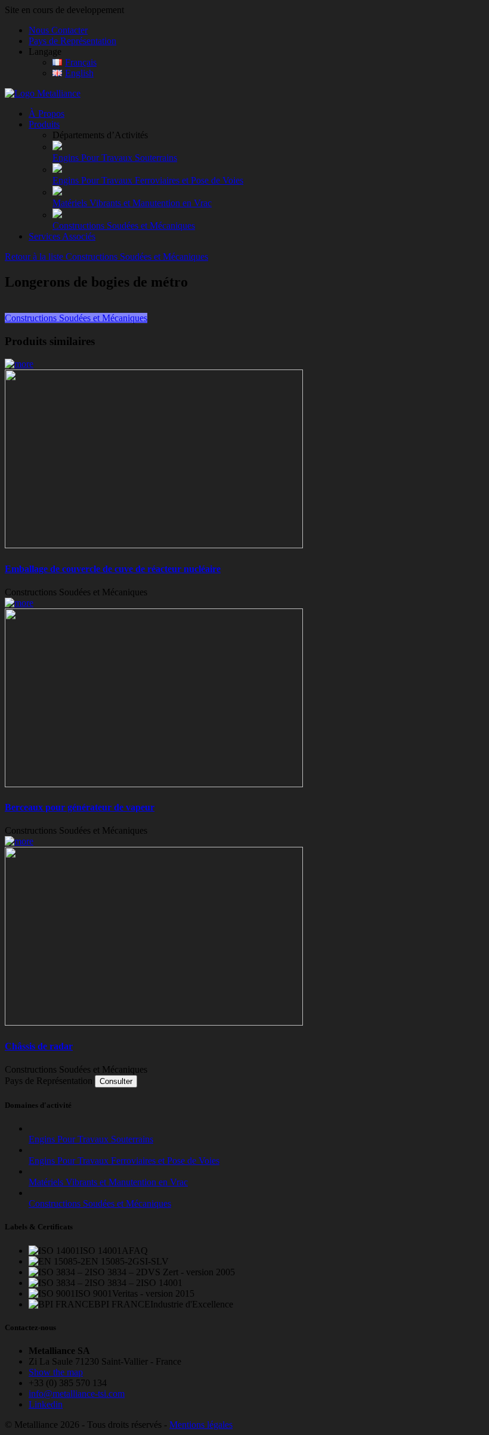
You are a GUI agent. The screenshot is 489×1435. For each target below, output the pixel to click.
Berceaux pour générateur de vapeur (79, 807)
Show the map (56, 1372)
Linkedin (46, 1404)
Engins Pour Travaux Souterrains (114, 158)
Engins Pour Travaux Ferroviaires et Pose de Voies (147, 180)
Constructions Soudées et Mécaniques (123, 225)
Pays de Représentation (72, 41)
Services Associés (62, 236)
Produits (44, 124)
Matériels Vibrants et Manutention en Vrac (132, 203)
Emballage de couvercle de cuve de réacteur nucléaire (113, 569)
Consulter (116, 1081)
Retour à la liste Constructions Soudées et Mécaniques (106, 256)
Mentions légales (201, 1425)
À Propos (46, 113)
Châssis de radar (39, 1046)
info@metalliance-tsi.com (77, 1394)
